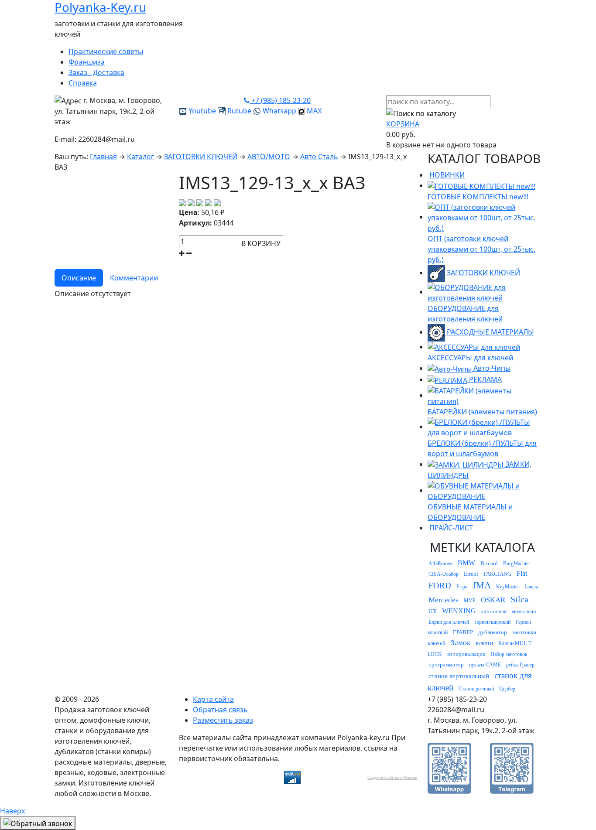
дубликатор (492, 632)
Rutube (238, 111)
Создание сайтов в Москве (392, 777)
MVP (470, 601)
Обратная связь (220, 709)
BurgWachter (516, 563)
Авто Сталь (319, 156)
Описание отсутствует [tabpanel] (93, 293)
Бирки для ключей (448, 622)
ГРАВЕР (463, 632)
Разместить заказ (223, 720)
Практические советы (106, 51)
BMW (466, 563)
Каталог (140, 156)
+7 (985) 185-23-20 (280, 100)
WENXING (459, 611)
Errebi (471, 573)
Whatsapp (278, 111)
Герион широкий (492, 622)
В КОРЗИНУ (261, 243)
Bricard (489, 563)
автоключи (524, 611)
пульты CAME (485, 665)
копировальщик (466, 654)
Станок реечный (476, 689)
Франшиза (87, 62)
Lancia (531, 587)
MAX (313, 111)
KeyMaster (507, 587)
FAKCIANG (497, 573)
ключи (484, 642)
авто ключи (494, 611)
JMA (482, 585)
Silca (519, 599)
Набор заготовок (508, 654)
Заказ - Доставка (96, 72)
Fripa (461, 587)
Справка (83, 83)
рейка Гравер (520, 665)
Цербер (507, 689)
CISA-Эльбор (443, 574)
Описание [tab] (79, 278)
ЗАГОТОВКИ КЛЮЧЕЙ (200, 156)
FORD (439, 585)
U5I (432, 611)
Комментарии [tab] (134, 278)
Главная (103, 156)
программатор (446, 664)
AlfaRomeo (440, 563)
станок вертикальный (458, 676)
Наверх (12, 811)
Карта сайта (213, 699)
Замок (460, 643)
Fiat (522, 573)
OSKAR (493, 600)
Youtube (201, 111)
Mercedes (443, 600)
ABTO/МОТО (268, 156)
